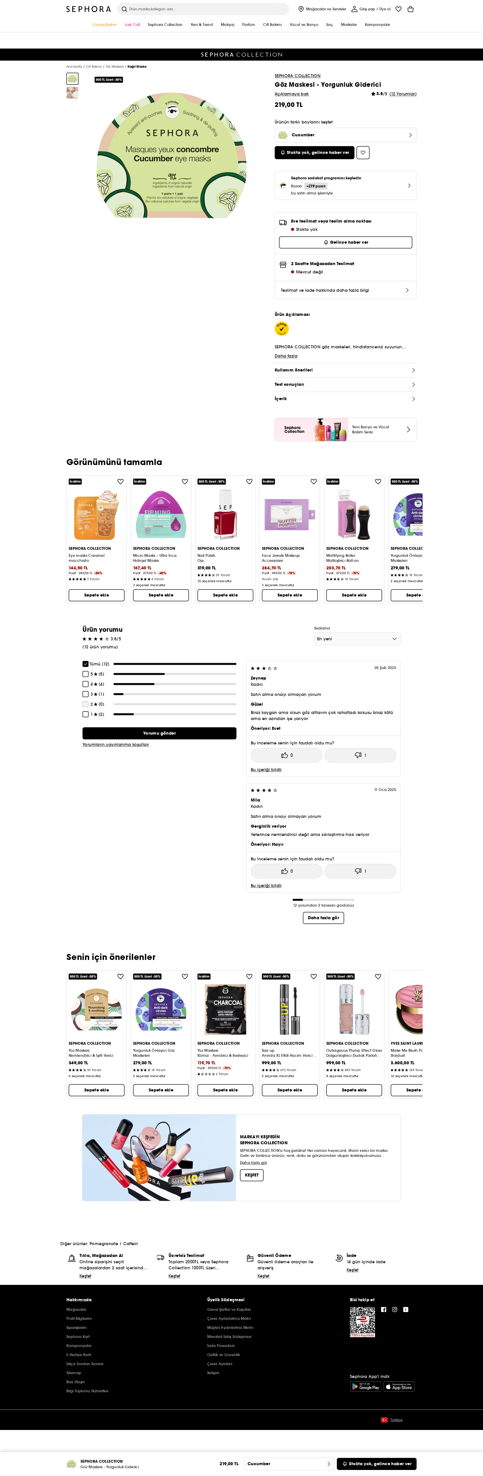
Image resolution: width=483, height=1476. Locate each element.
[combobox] (357, 639)
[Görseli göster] (72, 79)
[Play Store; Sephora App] (365, 1386)
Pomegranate (104, 1243)
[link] (159, 733)
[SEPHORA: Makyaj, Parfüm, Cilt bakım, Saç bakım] (88, 9)
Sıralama (322, 628)
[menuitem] (321, 9)
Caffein (130, 1243)
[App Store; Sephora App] (399, 1386)
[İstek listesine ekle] (120, 482)
